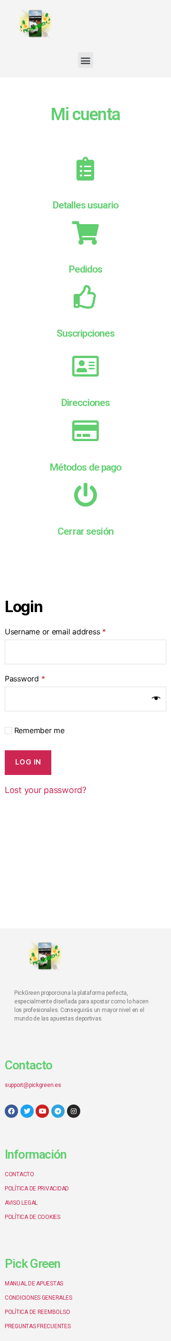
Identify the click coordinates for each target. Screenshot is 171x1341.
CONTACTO (19, 1174)
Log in (28, 761)
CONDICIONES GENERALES (38, 1297)
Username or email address (55, 631)
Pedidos (86, 269)
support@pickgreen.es (33, 1085)
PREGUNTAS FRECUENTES (38, 1326)
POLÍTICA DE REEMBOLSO (37, 1312)
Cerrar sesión (85, 531)
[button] (86, 60)
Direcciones (85, 402)
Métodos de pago (86, 467)
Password (25, 678)
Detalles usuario (85, 205)
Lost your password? (45, 790)
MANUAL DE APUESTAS (34, 1283)
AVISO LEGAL (21, 1202)
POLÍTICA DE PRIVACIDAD (37, 1188)
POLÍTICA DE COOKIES (32, 1217)
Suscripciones (86, 333)
